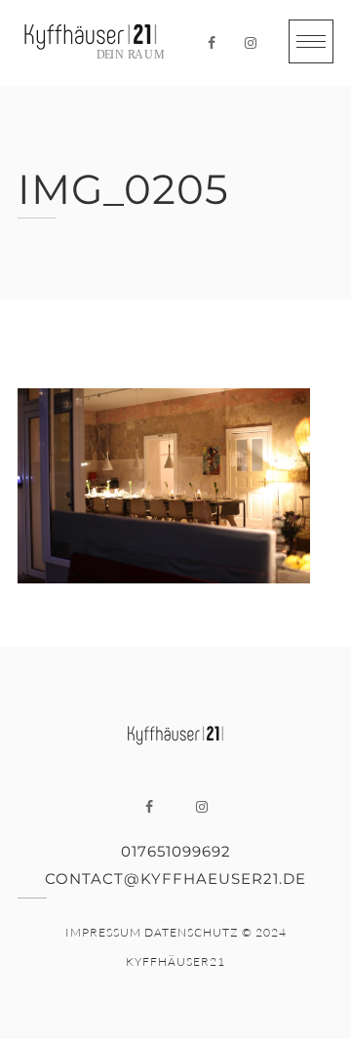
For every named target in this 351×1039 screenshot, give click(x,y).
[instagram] (250, 43)
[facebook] (211, 43)
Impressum (103, 932)
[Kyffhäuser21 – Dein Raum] (91, 43)
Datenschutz (191, 932)
